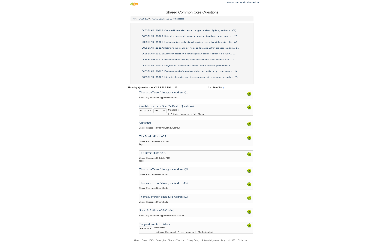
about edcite (253, 2)
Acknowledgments (210, 240)
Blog (223, 240)
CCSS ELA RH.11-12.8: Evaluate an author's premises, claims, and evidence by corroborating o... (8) (189, 71)
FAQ (151, 240)
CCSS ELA (144, 19)
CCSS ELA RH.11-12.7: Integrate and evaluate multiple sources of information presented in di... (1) (188, 65)
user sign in (240, 2)
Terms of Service (176, 240)
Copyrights (161, 240)
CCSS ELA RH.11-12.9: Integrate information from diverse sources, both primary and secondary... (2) (190, 77)
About (137, 240)
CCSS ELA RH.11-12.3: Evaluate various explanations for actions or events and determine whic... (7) (189, 42)
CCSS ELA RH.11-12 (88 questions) (169, 19)
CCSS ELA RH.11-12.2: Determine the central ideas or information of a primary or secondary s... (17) (189, 36)
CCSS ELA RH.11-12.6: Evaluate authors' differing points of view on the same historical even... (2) (188, 59)
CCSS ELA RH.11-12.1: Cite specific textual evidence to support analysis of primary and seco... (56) (189, 30)
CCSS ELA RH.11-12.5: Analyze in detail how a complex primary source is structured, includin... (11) (189, 53)
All (134, 19)
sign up (230, 2)
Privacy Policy (193, 240)
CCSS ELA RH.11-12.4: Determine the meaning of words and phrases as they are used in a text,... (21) (190, 48)
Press (144, 240)
